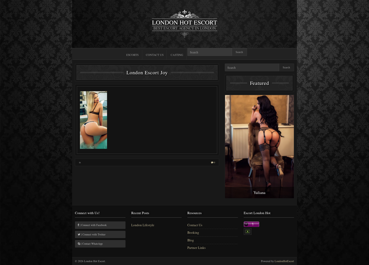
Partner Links (196, 247)
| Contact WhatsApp (91, 243)
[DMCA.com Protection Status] (248, 231)
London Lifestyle (142, 225)
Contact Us (155, 55)
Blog (190, 240)
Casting (177, 55)
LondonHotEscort (284, 261)
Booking (193, 232)
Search (239, 52)
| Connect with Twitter (93, 234)
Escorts (132, 55)
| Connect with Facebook (93, 225)
